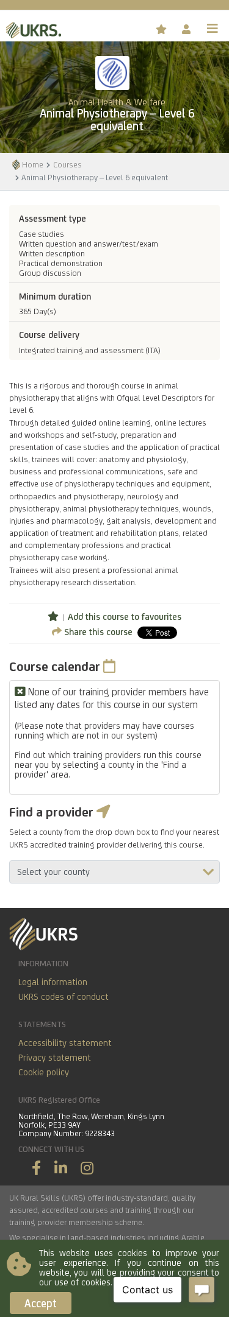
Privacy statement (54, 1057)
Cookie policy (43, 1072)
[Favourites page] (163, 29)
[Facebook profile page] (36, 1168)
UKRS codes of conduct (63, 996)
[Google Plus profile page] (87, 1168)
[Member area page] (187, 29)
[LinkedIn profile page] (60, 1168)
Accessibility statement (65, 1043)
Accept (40, 1303)
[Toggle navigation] (212, 28)
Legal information (52, 982)
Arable (193, 1237)
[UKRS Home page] (30, 28)
